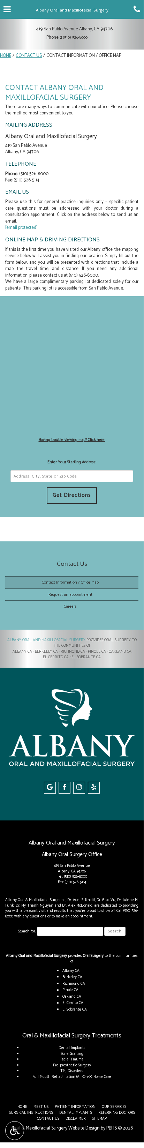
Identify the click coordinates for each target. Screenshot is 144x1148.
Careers (70, 606)
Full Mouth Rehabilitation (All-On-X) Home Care (71, 1077)
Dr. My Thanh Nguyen (35, 905)
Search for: (27, 931)
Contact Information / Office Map (70, 582)
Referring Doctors (116, 1113)
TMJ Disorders (71, 1071)
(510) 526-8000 (75, 37)
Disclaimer (76, 1119)
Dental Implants (72, 1048)
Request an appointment (70, 594)
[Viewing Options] (14, 1130)
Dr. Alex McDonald (77, 905)
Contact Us (29, 55)
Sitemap (99, 1119)
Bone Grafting (71, 1054)
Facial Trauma (71, 1059)
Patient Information (75, 1107)
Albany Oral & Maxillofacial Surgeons (35, 900)
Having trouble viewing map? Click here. (72, 440)
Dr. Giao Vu (106, 900)
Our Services (114, 1107)
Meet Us (40, 1107)
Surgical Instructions (31, 1113)
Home (5, 55)
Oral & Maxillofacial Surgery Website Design (55, 1128)
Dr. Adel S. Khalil (81, 900)
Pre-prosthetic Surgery (72, 1065)
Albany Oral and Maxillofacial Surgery (46, 640)
